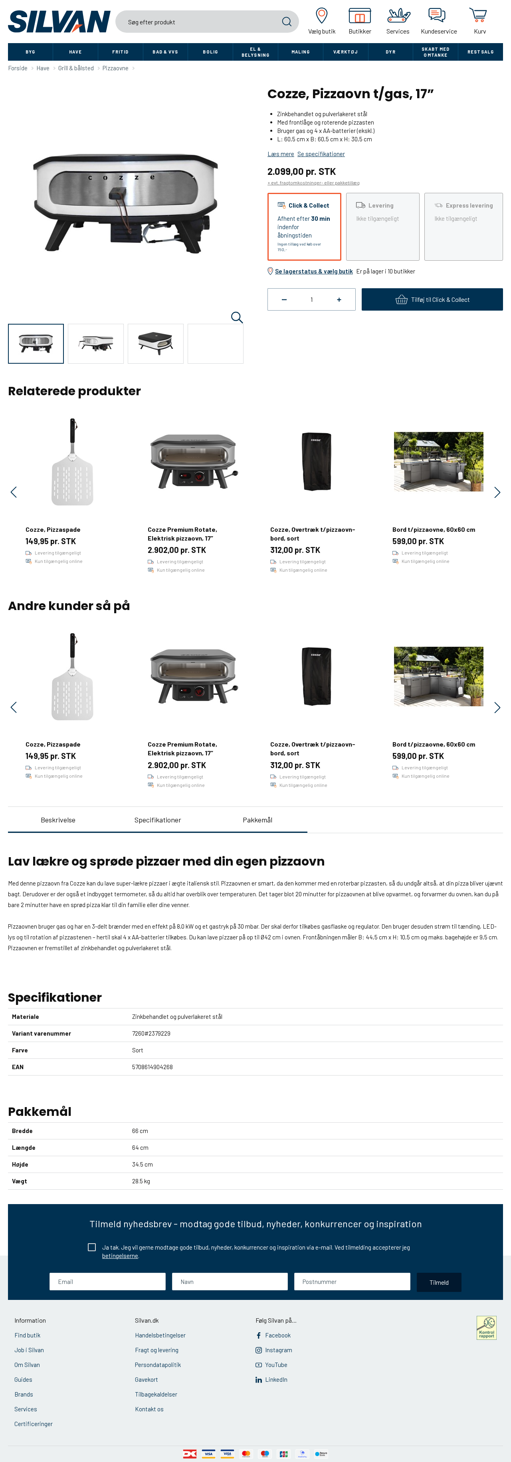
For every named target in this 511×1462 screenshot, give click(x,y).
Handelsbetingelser (160, 1335)
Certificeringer (33, 1423)
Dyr (390, 51)
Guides (23, 1379)
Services (25, 1408)
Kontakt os (149, 1408)
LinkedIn (276, 1379)
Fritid (120, 51)
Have (75, 51)
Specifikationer (158, 819)
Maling (300, 51)
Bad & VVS (165, 51)
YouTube (276, 1364)
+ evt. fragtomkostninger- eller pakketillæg (313, 182)
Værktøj (345, 51)
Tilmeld (439, 1282)
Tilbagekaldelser (156, 1394)
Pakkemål (257, 819)
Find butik (27, 1335)
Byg (30, 51)
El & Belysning (255, 51)
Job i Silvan (29, 1349)
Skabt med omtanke (436, 51)
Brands (23, 1394)
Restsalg (480, 51)
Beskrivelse (58, 819)
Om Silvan (27, 1364)
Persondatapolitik (158, 1364)
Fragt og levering (156, 1349)
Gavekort (146, 1379)
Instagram (278, 1349)
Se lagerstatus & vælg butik (314, 271)
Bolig (210, 51)
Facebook (278, 1335)
